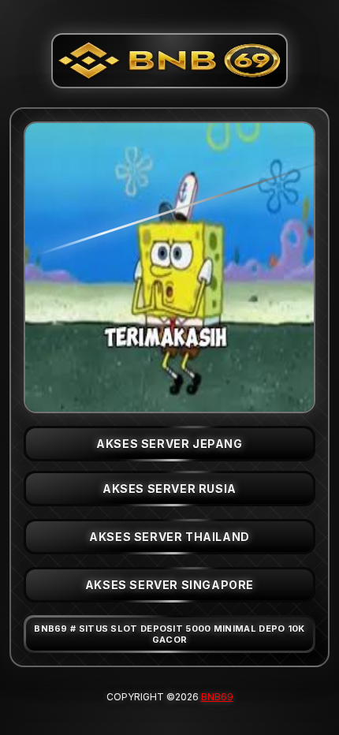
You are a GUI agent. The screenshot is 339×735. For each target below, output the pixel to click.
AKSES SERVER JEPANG (169, 443)
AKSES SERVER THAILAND (169, 536)
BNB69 (217, 697)
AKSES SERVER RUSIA (169, 488)
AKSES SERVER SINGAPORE (169, 584)
